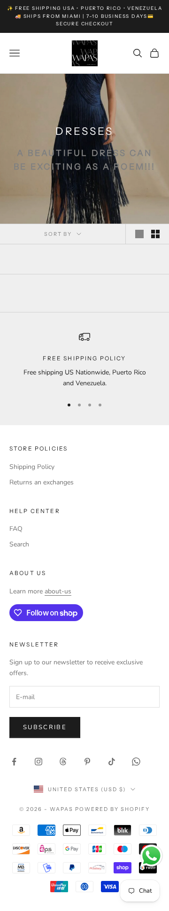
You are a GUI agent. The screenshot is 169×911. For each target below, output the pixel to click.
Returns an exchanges (41, 482)
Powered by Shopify (112, 809)
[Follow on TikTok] (111, 761)
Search (19, 544)
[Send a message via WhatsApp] (151, 856)
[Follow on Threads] (63, 761)
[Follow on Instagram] (38, 761)
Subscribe (45, 727)
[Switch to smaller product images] (155, 234)
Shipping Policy (31, 466)
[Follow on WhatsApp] (136, 761)
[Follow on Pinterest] (87, 761)
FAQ (16, 528)
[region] (84, 360)
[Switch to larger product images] (139, 234)
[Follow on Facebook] (14, 761)
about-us (58, 591)
